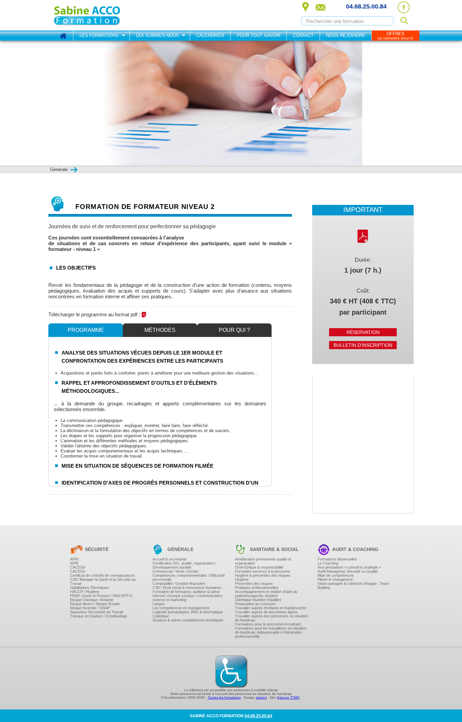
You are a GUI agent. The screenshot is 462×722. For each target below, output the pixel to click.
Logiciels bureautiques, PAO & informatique (188, 612)
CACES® (77, 567)
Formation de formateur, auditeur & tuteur (186, 592)
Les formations (98, 35)
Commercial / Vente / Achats (176, 571)
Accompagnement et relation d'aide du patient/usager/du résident (266, 594)
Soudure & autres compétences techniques (188, 620)
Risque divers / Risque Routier (95, 604)
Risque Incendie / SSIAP (90, 608)
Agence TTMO (288, 697)
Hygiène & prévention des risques (263, 575)
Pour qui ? (234, 330)
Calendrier (210, 35)
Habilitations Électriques (89, 588)
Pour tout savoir (258, 35)
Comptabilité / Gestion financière (179, 583)
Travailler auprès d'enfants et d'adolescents (270, 608)
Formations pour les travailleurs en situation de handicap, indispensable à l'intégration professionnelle (270, 632)
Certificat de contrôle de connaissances (102, 575)
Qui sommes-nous (157, 35)
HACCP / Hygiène (84, 592)
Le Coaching (328, 563)
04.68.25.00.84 (366, 6)
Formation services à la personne (262, 571)
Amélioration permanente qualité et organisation (263, 561)
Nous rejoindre (345, 35)
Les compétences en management (181, 608)
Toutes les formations (224, 697)
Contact (303, 35)
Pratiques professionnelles (256, 588)
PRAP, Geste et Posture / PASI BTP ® (101, 596)
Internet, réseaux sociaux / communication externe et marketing (187, 598)
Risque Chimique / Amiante (92, 600)
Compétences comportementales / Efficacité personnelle (189, 577)
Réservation (363, 332)
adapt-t (261, 697)
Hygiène (242, 579)
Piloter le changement (335, 579)
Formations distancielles (337, 559)
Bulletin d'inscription (362, 345)
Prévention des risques (254, 583)
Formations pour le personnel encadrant (268, 624)
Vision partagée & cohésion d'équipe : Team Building (353, 585)
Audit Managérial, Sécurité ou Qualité (348, 571)
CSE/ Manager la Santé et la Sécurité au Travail (103, 581)
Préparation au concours (255, 604)
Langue (159, 604)
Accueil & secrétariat (169, 559)
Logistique (161, 616)
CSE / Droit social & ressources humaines (187, 588)
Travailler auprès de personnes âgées (266, 612)
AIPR (74, 559)
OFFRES (395, 35)
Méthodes (160, 330)
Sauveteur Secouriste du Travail (96, 612)
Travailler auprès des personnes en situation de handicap (271, 618)
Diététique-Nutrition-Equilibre (258, 600)
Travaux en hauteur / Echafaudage (98, 616)
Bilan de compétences (336, 575)
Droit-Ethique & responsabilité (259, 567)
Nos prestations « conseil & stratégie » (349, 567)
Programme (86, 330)
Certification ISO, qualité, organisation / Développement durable (184, 565)
